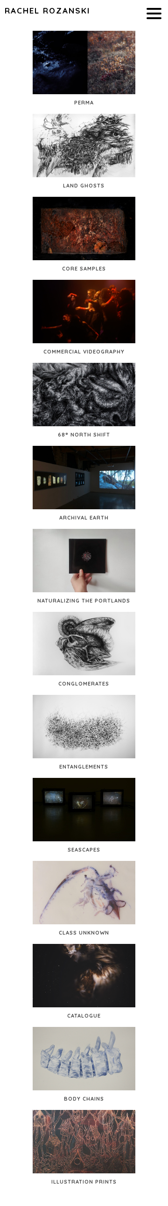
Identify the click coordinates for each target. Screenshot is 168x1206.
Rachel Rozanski (47, 10)
